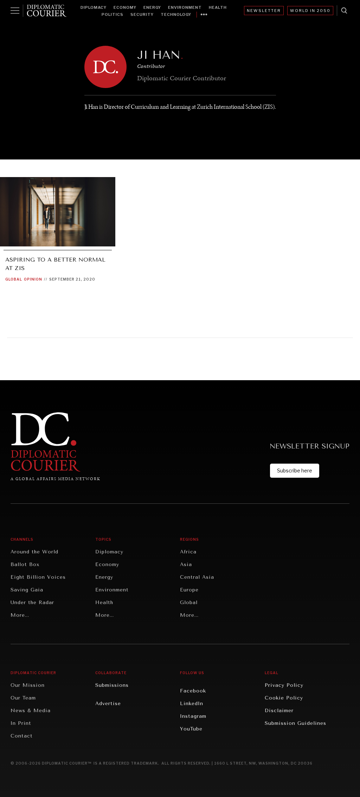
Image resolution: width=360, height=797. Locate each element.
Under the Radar (32, 602)
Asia (186, 564)
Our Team (23, 698)
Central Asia (197, 577)
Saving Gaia (27, 590)
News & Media (31, 711)
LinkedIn (191, 704)
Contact (22, 736)
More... (20, 615)
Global (13, 279)
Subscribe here (294, 470)
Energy (152, 7)
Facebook (193, 691)
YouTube (191, 729)
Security (142, 14)
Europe (189, 590)
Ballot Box (25, 564)
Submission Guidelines (295, 723)
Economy (125, 7)
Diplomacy (94, 7)
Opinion (33, 279)
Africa (188, 552)
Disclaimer (279, 711)
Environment (185, 7)
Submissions (112, 685)
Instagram (193, 716)
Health (218, 7)
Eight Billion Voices (38, 577)
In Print (21, 723)
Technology (176, 14)
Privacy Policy (284, 685)
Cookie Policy (284, 698)
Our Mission (28, 685)
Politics (112, 14)
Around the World (34, 552)
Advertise (108, 704)
